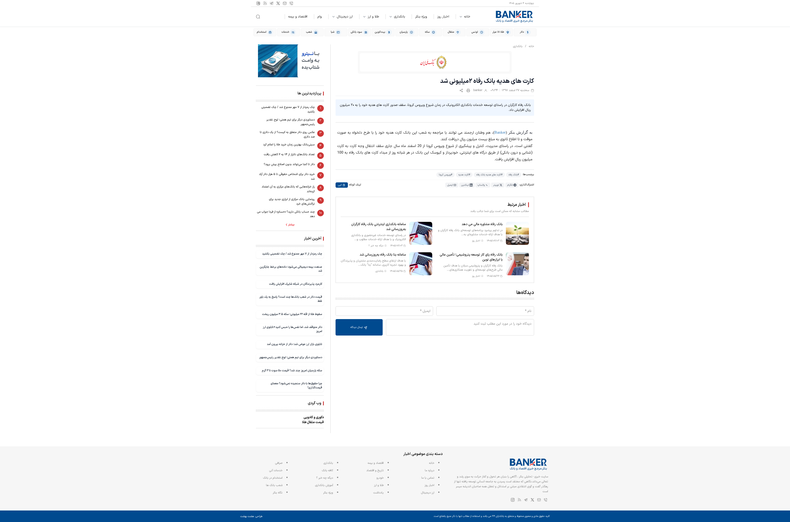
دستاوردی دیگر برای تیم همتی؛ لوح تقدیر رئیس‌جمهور (290, 122)
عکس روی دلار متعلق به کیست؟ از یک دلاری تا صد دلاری (287, 134)
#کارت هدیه (464, 175)
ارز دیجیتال (345, 16)
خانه (467, 16)
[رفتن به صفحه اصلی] (514, 16)
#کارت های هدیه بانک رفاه (489, 175)
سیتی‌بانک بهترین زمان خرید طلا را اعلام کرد (289, 144)
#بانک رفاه (514, 175)
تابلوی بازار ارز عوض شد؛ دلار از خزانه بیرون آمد (294, 344)
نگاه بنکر (277, 493)
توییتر (496, 185)
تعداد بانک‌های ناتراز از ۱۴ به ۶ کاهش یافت (289, 154)
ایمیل (450, 185)
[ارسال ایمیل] (284, 3)
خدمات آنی (275, 470)
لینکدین (465, 185)
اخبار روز (443, 16)
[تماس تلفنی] (291, 3)
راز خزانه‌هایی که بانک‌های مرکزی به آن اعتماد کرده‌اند (288, 189)
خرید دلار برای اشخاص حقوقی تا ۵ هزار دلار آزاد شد (287, 176)
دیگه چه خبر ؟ (324, 478)
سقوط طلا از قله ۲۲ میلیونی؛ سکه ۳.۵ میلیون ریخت (292, 314)
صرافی (278, 463)
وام (319, 16)
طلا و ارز (373, 16)
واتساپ (481, 185)
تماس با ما (427, 478)
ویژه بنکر (421, 16)
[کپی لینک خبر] (461, 90)
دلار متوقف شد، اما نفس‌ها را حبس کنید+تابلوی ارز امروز (292, 329)
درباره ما (429, 470)
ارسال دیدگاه (357, 327)
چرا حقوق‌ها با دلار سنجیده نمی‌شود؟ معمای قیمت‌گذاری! (296, 385)
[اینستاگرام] (258, 3)
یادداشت (378, 493)
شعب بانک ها (274, 485)
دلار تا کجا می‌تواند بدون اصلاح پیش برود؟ (289, 164)
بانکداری (399, 16)
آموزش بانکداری (324, 485)
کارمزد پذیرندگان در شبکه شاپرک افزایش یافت (295, 284)
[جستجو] (258, 17)
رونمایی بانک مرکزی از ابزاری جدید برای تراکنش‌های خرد (292, 201)
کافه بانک (327, 470)
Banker (500, 132)
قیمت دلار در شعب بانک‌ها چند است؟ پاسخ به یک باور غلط (290, 299)
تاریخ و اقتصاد (375, 470)
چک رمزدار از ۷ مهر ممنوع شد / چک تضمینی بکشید (288, 109)
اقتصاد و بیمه (297, 16)
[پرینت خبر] (468, 90)
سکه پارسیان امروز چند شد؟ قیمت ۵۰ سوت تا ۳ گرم (292, 370)
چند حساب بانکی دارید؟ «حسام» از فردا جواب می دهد (286, 214)
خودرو (380, 478)
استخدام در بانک (272, 478)
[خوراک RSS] (265, 3)
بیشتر (291, 225)
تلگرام (510, 185)
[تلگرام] (271, 3)
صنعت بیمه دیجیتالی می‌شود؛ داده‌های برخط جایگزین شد (291, 269)
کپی (340, 185)
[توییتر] (278, 3)
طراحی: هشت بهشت (251, 516)
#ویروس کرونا (445, 175)
